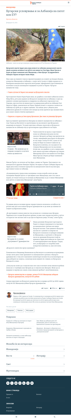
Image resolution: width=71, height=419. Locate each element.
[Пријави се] (32, 383)
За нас (8, 397)
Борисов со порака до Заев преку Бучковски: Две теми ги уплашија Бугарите (35, 116)
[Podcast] (28, 383)
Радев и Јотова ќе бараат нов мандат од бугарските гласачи (28, 92)
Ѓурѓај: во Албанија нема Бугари (41, 186)
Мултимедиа (12, 371)
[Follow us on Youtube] (16, 383)
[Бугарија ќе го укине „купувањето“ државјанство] (18, 228)
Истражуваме (10, 411)
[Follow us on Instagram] (20, 383)
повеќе (32, 358)
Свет (8, 364)
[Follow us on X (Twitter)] (12, 383)
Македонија (10, 7)
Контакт (38, 394)
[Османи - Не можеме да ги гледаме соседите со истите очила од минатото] (18, 138)
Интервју (41, 356)
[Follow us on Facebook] (8, 383)
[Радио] (16, 417)
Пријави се (9, 394)
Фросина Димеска (11, 19)
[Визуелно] (35, 417)
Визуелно (9, 407)
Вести (9, 356)
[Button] (61, 26)
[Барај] (54, 417)
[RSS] (24, 383)
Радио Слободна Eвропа (39, 188)
